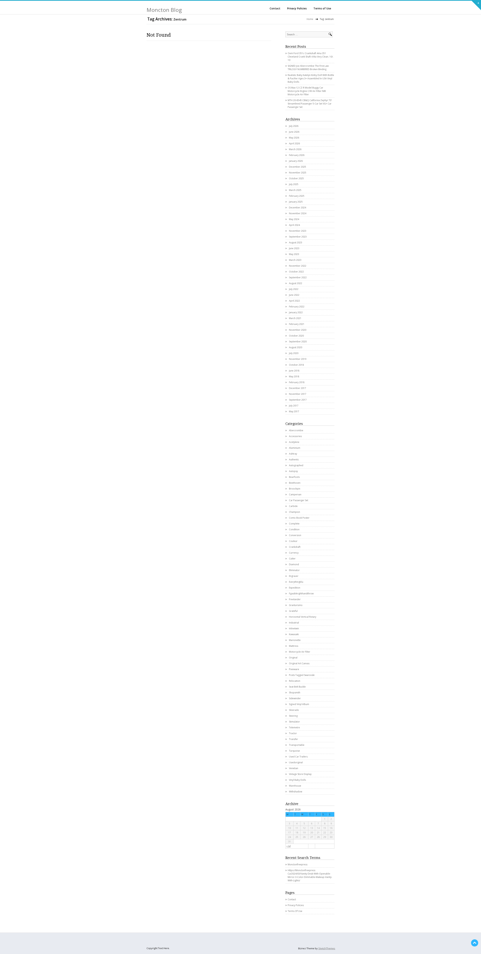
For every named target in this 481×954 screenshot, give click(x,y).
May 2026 (294, 137)
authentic (294, 459)
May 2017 (294, 411)
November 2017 (297, 394)
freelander (295, 599)
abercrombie (296, 430)
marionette (295, 640)
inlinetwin (294, 628)
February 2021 (296, 324)
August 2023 (295, 242)
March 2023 (295, 260)
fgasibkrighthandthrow (301, 593)
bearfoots (294, 477)
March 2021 (295, 318)
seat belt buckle (297, 686)
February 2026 (296, 155)
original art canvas (299, 663)
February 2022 (296, 306)
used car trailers (298, 756)
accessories (295, 436)
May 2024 (294, 219)
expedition (294, 587)
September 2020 (298, 341)
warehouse (295, 785)
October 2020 (296, 335)
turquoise (294, 750)
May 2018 (294, 376)
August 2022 (295, 283)
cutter (292, 558)
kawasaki (294, 634)
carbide (293, 506)
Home (310, 19)
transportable (296, 745)
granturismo (296, 605)
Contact (275, 8)
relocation (294, 680)
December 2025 (297, 166)
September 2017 (298, 399)
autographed (296, 465)
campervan (295, 494)
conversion (295, 535)
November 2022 (297, 265)
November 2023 (297, 230)
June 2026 (294, 131)
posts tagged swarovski (302, 675)
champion (294, 512)
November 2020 (297, 329)
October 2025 (296, 178)
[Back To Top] (474, 942)
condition (294, 529)
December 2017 (297, 388)
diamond (294, 564)
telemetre (294, 727)
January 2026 (296, 161)
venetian (293, 768)
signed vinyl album (299, 704)
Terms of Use (322, 8)
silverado (294, 710)
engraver (293, 576)
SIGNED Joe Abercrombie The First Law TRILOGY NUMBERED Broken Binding (308, 67)
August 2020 (295, 347)
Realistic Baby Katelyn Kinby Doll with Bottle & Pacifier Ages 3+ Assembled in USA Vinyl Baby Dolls (311, 78)
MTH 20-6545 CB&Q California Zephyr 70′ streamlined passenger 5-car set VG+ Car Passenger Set (310, 104)
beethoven (294, 482)
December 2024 (297, 207)
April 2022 (294, 300)
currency (294, 552)
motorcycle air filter (299, 651)
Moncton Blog (164, 10)
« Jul (289, 846)
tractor (293, 733)
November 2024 (297, 213)
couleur (293, 541)
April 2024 (294, 225)
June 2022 (294, 295)
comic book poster (299, 517)
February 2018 (296, 382)
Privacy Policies (297, 8)
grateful (293, 611)
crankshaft (294, 546)
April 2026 (294, 143)
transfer (293, 739)
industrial (294, 622)
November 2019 (297, 359)
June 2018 (294, 370)
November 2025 (297, 172)
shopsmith (294, 692)
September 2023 (298, 236)
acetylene (294, 442)
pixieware (294, 669)
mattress (293, 646)
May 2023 (294, 254)
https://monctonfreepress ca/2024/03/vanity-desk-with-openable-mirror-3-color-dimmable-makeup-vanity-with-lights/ (310, 875)
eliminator (294, 570)
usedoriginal (296, 762)
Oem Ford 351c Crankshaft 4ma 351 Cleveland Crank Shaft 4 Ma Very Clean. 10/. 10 (310, 57)
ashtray (293, 453)
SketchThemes (326, 948)
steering (293, 715)
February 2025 (296, 195)
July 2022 (293, 289)
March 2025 (295, 190)
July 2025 (293, 184)
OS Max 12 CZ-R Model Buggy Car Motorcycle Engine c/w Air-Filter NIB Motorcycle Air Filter (307, 91)
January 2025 (296, 201)
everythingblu (296, 581)
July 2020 (293, 353)
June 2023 (294, 248)
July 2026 (293, 126)
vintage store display (300, 774)
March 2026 (295, 149)
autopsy (293, 471)
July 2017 (293, 405)
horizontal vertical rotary (302, 616)
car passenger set (298, 500)
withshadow (295, 791)
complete (294, 523)
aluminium (294, 447)
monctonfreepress (297, 864)
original (293, 657)
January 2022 (296, 312)
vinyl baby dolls (297, 780)
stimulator (294, 721)
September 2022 (298, 277)
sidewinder (295, 698)
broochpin (294, 488)
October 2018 (296, 364)
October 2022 (296, 271)
